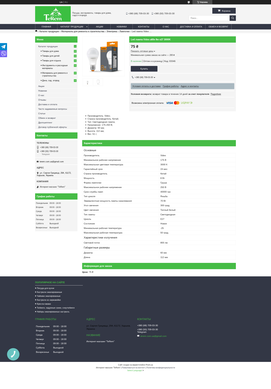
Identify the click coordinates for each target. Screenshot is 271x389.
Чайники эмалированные (48, 296)
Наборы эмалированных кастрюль (53, 312)
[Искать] (233, 18)
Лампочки (125, 31)
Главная (46, 27)
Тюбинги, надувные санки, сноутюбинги (55, 308)
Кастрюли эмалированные (49, 292)
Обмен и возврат (218, 27)
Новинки (122, 27)
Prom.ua (149, 365)
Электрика (111, 31)
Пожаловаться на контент (133, 368)
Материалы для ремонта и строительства (82, 31)
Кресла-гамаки (44, 304)
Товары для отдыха (51, 60)
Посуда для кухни (45, 288)
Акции (99, 27)
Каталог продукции (72, 27)
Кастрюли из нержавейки (49, 300)
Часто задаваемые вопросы (52, 109)
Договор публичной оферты (52, 127)
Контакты (143, 27)
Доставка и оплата (191, 27)
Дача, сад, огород (50, 80)
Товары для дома (50, 51)
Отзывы (42, 100)
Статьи (41, 113)
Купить (144, 68)
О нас (166, 27)
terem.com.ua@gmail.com (52, 161)
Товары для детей (50, 56)
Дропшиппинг (45, 122)
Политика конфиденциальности (160, 368)
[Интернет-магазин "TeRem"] (53, 21)
